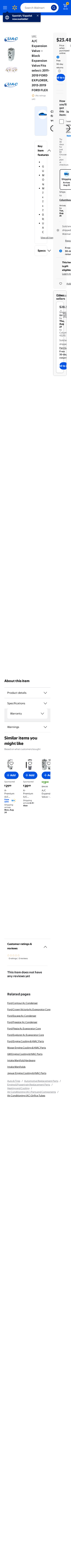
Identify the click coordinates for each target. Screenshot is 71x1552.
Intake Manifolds (16, 1066)
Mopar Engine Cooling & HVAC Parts (26, 1047)
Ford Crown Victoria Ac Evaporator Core (28, 1009)
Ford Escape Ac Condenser (21, 1015)
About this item (16, 681)
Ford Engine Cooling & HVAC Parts (25, 1041)
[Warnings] (45, 727)
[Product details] (45, 693)
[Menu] (6, 8)
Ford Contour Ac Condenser (22, 1003)
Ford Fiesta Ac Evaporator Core (24, 1028)
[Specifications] (45, 703)
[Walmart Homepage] (14, 8)
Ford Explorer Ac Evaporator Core (25, 1034)
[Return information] (58, 71)
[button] (41, 150)
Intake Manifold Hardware (21, 1060)
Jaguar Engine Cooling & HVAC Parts (26, 1073)
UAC (34, 36)
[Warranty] (42, 713)
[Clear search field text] (49, 7)
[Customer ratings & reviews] (45, 945)
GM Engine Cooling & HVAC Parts (24, 1054)
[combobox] (39, 7)
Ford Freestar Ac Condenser (22, 1022)
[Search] (54, 8)
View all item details (51, 237)
